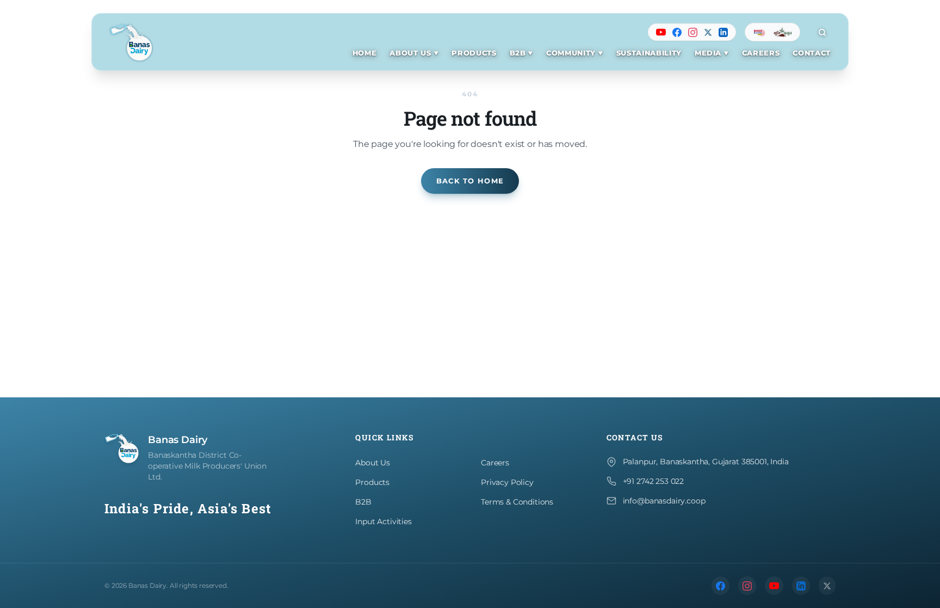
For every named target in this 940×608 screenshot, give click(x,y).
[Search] (822, 32)
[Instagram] (692, 32)
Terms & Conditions (517, 502)
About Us (372, 463)
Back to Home (470, 181)
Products (372, 482)
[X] (708, 32)
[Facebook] (677, 32)
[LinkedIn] (723, 32)
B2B (363, 502)
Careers (495, 463)
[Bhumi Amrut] (783, 32)
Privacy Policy (507, 482)
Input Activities (383, 521)
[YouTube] (661, 32)
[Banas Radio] (759, 32)
